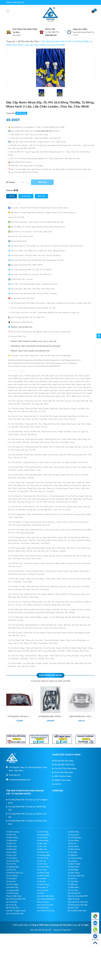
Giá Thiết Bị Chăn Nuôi (77, 911)
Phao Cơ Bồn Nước (14, 896)
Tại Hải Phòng (42, 840)
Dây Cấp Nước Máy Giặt (77, 902)
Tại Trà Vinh (11, 864)
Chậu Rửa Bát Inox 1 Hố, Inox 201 (83, 716)
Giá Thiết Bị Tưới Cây (45, 911)
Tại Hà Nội (41, 881)
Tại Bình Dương (12, 832)
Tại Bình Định (11, 846)
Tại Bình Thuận (74, 864)
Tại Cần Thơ (42, 864)
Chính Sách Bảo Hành (63, 772)
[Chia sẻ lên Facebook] (15, 190)
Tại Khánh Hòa (12, 887)
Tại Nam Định (73, 867)
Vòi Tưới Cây (11, 905)
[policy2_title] (41, 32)
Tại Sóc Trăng (42, 832)
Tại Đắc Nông (73, 832)
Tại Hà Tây (41, 861)
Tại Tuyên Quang (75, 858)
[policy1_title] (9, 32)
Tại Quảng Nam (12, 867)
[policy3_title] (69, 32)
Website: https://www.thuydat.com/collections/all (29, 351)
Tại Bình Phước (74, 849)
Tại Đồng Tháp (43, 873)
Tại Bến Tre (11, 843)
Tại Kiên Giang (43, 884)
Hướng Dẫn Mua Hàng (63, 761)
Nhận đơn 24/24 (80, 29)
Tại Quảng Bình (43, 835)
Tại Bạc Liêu (42, 843)
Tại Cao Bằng (73, 840)
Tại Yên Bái (41, 870)
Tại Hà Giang (42, 838)
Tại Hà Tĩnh (42, 846)
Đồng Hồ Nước (74, 899)
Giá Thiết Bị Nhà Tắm (15, 914)
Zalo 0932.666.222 (44, 131)
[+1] (17, 190)
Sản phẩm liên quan (50, 675)
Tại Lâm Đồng (12, 876)
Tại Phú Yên (11, 835)
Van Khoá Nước (74, 893)
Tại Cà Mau (72, 852)
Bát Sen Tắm (73, 908)
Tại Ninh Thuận (43, 876)
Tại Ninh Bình (73, 846)
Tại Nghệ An (73, 855)
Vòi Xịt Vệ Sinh (43, 908)
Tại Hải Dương (12, 893)
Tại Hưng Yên (73, 835)
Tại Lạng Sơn (42, 890)
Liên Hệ (57, 784)
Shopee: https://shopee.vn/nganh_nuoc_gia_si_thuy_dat (33, 341)
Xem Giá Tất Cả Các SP (41, 930)
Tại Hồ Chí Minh (12, 861)
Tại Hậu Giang (73, 873)
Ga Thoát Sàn (11, 902)
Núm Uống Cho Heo (45, 905)
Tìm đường (95, 919)
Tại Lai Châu (73, 890)
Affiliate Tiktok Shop (62, 780)
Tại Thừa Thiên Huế (76, 876)
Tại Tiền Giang (12, 884)
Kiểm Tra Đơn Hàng (62, 776)
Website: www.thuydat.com (22, 327)
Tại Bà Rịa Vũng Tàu (14, 873)
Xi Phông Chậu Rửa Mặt (77, 905)
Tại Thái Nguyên (74, 838)
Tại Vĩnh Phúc (42, 858)
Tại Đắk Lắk (72, 884)
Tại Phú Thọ (11, 870)
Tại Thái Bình (11, 858)
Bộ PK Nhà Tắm (12, 908)
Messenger (95, 939)
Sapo (86, 925)
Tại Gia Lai (72, 843)
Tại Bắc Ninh (11, 849)
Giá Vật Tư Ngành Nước (16, 911)
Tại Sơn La (72, 878)
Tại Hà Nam (42, 878)
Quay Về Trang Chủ (62, 930)
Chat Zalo (95, 926)
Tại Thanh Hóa (43, 867)
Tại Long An (72, 861)
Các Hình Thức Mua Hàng (65, 768)
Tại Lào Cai (11, 881)
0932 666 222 (18, 2)
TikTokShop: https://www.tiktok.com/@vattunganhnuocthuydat (35, 346)
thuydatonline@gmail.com (20, 780)
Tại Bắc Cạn (42, 849)
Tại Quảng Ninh (12, 890)
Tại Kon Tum (11, 855)
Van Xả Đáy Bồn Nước (46, 899)
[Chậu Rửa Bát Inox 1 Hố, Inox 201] (81, 699)
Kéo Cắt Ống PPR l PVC (16, 899)
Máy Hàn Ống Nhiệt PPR (78, 896)
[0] (93, 11)
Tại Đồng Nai (11, 840)
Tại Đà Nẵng (73, 870)
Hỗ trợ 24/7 (50, 29)
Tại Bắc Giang (12, 838)
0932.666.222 (51, 35)
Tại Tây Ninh (73, 881)
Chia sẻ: (9, 190)
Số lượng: (10, 182)
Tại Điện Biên (73, 887)
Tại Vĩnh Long (42, 852)
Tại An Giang (11, 852)
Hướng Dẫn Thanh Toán (64, 764)
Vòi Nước (40, 893)
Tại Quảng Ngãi (43, 855)
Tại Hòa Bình (11, 878)
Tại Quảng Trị (42, 887)
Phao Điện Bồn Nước (45, 896)
